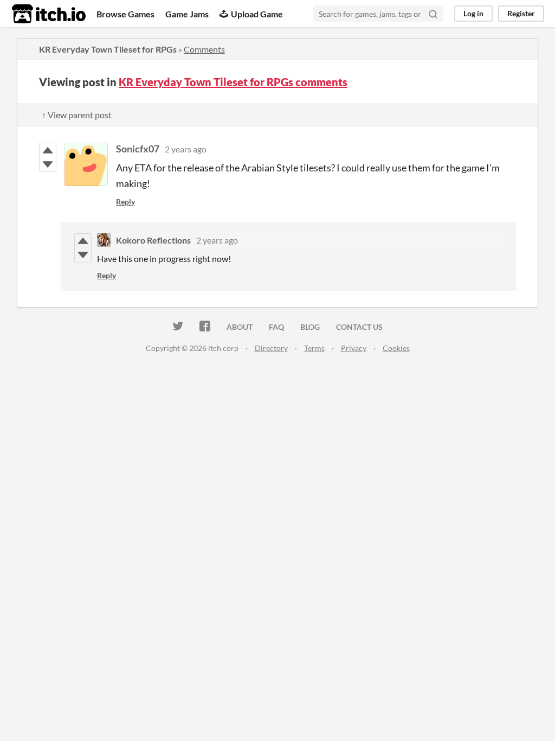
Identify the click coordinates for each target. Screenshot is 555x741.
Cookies (396, 348)
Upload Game (257, 14)
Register (521, 13)
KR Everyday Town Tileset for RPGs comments (233, 81)
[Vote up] (48, 150)
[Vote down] (48, 164)
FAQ (276, 326)
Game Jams (187, 14)
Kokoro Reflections (153, 240)
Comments (204, 49)
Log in (473, 13)
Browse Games (125, 14)
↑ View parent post (77, 115)
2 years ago (185, 149)
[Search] (433, 13)
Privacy (353, 348)
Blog (310, 326)
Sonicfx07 (137, 149)
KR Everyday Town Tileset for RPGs (108, 49)
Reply (125, 201)
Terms (314, 348)
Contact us (359, 326)
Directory (271, 348)
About (240, 326)
